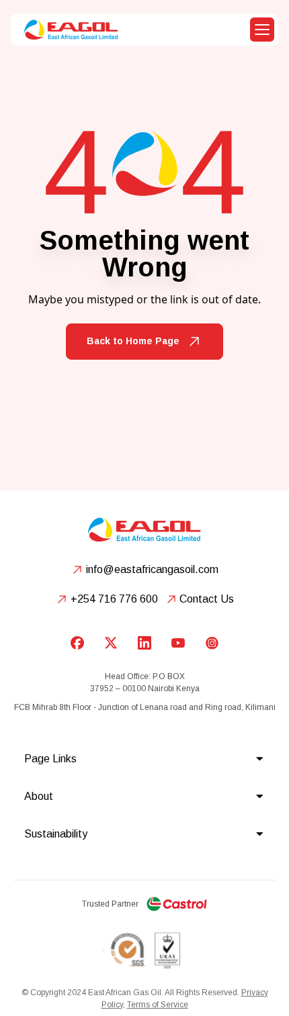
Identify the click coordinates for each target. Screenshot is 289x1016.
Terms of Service (157, 1004)
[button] (262, 29)
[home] (67, 29)
